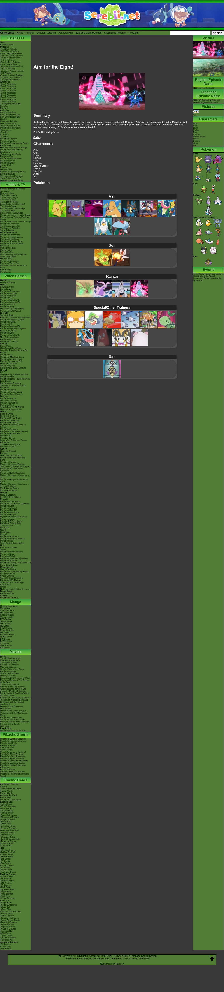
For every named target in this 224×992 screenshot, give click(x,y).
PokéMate (4, 528)
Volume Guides (7, 617)
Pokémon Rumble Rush (11, 359)
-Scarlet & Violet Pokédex (11, 75)
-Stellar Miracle (7, 924)
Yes (194, 115)
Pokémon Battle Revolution (12, 473)
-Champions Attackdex (10, 104)
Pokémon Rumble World (11, 392)
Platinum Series (7, 635)
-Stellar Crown (6, 835)
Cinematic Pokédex (9, 121)
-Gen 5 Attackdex (8, 93)
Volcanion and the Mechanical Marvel (13, 714)
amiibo (3, 587)
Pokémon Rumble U (9, 423)
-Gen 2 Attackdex (8, 86)
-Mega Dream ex (8, 898)
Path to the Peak (8, 248)
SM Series (5, 648)
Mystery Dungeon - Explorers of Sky (14, 476)
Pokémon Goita (7, 593)
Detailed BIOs (6, 613)
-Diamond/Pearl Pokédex (11, 56)
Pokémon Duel (7, 405)
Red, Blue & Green (8, 547)
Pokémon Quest (7, 366)
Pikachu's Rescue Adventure (13, 741)
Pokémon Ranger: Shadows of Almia (14, 480)
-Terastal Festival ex (9, 918)
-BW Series (5, 863)
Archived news (7, 45)
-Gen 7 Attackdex (8, 97)
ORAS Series (6, 645)
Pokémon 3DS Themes (10, 580)
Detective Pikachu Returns (12, 309)
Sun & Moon (5, 346)
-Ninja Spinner (6, 894)
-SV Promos (5, 878)
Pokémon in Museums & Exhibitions (11, 151)
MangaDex (5, 608)
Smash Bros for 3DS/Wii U (12, 407)
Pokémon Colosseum (10, 501)
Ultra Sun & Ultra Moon (10, 348)
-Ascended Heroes (8, 815)
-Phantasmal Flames (9, 817)
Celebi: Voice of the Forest (12, 669)
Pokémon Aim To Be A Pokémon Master (15, 218)
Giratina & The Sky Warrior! (12, 687)
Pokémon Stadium (8, 561)
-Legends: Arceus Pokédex (12, 71)
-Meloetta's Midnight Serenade (14, 700)
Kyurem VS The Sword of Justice (15, 698)
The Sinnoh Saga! (8, 206)
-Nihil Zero (5, 896)
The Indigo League (8, 195)
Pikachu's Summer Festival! (13, 752)
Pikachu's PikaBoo (8, 745)
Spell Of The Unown (9, 665)
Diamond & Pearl (8, 451)
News (2, 42)
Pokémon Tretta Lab (9, 420)
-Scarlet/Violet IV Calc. (10, 126)
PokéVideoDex (7, 252)
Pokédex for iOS (7, 447)
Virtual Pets (5, 585)
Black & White (6, 414)
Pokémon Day (6, 156)
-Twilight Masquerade (10, 839)
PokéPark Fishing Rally (10, 523)
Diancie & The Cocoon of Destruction (11, 707)
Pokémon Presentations (11, 158)
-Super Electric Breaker (10, 920)
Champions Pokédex (115, 32)
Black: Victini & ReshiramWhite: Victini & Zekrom (14, 694)
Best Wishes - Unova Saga (12, 208)
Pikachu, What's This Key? (12, 772)
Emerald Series (7, 630)
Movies (15, 652)
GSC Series (5, 624)
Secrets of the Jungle (10, 724)
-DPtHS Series (7, 865)
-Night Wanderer (7, 927)
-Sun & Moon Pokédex (10, 62)
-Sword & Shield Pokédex (11, 66)
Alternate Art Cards (9, 795)
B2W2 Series (6, 641)
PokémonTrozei (7, 519)
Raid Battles (5, 797)
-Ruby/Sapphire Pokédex (11, 53)
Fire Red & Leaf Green (10, 497)
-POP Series (5, 887)
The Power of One (8, 663)
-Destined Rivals (7, 826)
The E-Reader (6, 525)
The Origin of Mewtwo (10, 658)
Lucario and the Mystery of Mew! (15, 678)
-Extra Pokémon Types (10, 789)
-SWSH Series (6, 857)
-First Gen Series (8, 872)
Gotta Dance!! (6, 750)
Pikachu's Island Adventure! (13, 756)
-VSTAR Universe (8, 938)
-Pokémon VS (6, 940)
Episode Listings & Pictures (12, 189)
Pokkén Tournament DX (11, 361)
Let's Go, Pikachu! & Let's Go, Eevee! (14, 351)
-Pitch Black (5, 808)
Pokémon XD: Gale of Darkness (15, 504)
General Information (9, 606)
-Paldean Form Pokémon (11, 180)
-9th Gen (4, 132)
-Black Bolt (5, 822)
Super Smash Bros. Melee (12, 543)
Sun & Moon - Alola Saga (11, 213)
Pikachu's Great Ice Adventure (14, 761)
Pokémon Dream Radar (11, 418)
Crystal (3, 534)
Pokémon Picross (8, 398)
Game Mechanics (8, 123)
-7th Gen (4, 137)
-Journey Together (8, 828)
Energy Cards (6, 793)
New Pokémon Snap (9, 337)
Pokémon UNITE (8, 304)
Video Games (16, 276)
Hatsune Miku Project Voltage (13, 148)
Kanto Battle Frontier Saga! (12, 204)
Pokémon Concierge (9, 261)
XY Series (4, 643)
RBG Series (5, 619)
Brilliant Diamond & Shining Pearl (15, 317)
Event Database (7, 174)
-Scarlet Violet (6, 854)
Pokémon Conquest (9, 429)
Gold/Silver (5, 532)
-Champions (5, 130)
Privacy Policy (122, 956)
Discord (51, 32)
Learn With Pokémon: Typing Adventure (13, 441)
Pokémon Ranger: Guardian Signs (12, 459)
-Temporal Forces (8, 841)
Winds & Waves (7, 282)
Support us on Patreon (112, 963)
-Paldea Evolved (7, 852)
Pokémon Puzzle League (11, 552)
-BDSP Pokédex (7, 69)
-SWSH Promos (7, 881)
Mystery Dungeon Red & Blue (13, 517)
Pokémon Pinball (7, 556)
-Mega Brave (6, 903)
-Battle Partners (7, 916)
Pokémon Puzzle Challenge (12, 539)
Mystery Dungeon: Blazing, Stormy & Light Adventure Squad (15, 465)
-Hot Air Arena (6, 914)
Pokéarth (133, 32)
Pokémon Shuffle (8, 390)
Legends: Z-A (6, 289)
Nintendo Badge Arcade (11, 409)
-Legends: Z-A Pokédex (11, 77)
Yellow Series (6, 621)
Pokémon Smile (7, 333)
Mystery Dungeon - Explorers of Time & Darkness (14, 485)
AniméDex (5, 191)
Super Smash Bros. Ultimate (13, 368)
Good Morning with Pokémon (13, 254)
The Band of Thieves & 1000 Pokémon (13, 386)
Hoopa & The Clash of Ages (13, 711)
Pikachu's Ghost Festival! (12, 754)
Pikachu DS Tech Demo (11, 521)
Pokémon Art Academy (10, 383)
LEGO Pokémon (7, 161)
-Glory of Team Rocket (10, 911)
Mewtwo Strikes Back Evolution (14, 722)
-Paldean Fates (7, 843)
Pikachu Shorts (15, 734)
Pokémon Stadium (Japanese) (14, 558)
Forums (30, 32)
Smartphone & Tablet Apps (12, 582)
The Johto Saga (7, 200)
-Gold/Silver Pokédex (9, 51)
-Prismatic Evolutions (9, 830)
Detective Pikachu (8, 363)
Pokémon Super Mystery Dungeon (11, 395)
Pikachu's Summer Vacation (13, 739)
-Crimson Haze (7, 931)
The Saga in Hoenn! (9, 202)
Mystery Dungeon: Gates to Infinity (13, 426)
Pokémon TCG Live (9, 342)
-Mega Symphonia (8, 905)
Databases (15, 38)
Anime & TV (15, 184)
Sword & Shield (7, 315)
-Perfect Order (6, 813)
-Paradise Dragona (8, 922)
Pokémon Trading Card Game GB (15, 563)
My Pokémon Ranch (9, 488)
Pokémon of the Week (10, 128)
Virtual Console (7, 576)
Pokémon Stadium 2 (9, 536)
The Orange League (9, 197)
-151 (2, 848)
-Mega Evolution (7, 819)
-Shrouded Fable (7, 837)
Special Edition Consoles (11, 578)
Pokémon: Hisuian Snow (11, 241)
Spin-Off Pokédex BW (10, 117)
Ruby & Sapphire (8, 495)
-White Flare (5, 824)
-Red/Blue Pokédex (9, 49)
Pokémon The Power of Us (12, 719)
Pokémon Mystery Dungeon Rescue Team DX (13, 329)
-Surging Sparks (7, 832)
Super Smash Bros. (9, 565)
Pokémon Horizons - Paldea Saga (15, 222)
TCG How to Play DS (10, 444)
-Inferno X (4, 900)
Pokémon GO (6, 298)
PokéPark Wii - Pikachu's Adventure (11, 470)
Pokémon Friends (8, 296)
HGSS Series (6, 637)
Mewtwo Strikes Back (10, 660)
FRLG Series (6, 628)
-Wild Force (5, 933)
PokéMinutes (6, 250)
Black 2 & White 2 (8, 416)
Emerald (4, 499)
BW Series (5, 639)
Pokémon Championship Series (14, 143)
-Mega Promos (7, 876)
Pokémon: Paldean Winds (12, 243)
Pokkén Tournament (9, 403)
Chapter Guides (7, 615)
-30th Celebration (8, 806)
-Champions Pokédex (10, 80)
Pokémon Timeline (8, 139)
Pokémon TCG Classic (10, 800)
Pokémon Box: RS (8, 510)
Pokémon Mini (6, 541)
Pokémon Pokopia (8, 293)
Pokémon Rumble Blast (11, 433)
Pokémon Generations (10, 235)
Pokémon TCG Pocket (10, 311)
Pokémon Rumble (8, 462)
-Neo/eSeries (6, 870)
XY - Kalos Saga (7, 211)
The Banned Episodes (10, 228)
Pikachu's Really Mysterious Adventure (13, 766)
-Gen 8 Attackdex (8, 99)
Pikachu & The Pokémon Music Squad (14, 775)
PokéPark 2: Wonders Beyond (14, 431)
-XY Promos (5, 885)
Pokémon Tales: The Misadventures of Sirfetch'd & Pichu (13, 265)
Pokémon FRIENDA (9, 598)
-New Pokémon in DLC (10, 178)
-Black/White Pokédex (10, 58)
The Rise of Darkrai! (9, 684)
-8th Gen (4, 134)
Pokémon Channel (8, 508)
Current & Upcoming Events (13, 172)
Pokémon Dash (7, 506)
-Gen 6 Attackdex (8, 95)
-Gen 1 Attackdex (8, 84)
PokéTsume (5, 272)
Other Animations (8, 257)
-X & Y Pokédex (7, 60)
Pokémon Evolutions (9, 239)
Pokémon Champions (10, 291)
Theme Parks (6, 165)
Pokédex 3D (5, 436)
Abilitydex (4, 110)
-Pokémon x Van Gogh (10, 154)
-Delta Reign (6, 804)
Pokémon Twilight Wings (11, 237)
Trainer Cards (6, 791)
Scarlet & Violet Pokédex (88, 32)
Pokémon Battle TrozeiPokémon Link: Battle (15, 380)
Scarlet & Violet (7, 287)
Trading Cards (15, 780)
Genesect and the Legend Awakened (12, 703)
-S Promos (5, 946)
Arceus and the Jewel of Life (13, 689)
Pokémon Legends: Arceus (12, 320)
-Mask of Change (8, 929)
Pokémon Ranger (8, 515)
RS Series (4, 626)
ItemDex (4, 106)
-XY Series (5, 861)
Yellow (3, 550)
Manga (15, 602)
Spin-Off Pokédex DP (10, 115)
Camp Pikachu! (7, 748)
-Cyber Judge (6, 935)
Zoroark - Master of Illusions (13, 691)
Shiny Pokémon (7, 230)
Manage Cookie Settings (145, 956)
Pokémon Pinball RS (9, 512)
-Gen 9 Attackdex (8, 102)
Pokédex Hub (65, 32)
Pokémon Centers (8, 141)
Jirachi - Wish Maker (9, 674)
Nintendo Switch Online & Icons (14, 589)
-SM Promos (6, 883)
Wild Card (4, 726)
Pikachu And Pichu (8, 743)
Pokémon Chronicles (9, 224)
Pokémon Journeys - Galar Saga (15, 215)
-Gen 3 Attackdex (8, 88)
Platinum (4, 453)
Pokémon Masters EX (10, 302)
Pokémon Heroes (8, 671)
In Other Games (7, 574)
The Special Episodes (10, 226)
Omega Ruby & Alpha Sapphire (14, 374)
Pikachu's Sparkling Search (12, 763)
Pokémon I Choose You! (11, 717)
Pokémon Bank (7, 377)
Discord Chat (6, 169)
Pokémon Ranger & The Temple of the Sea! (14, 681)
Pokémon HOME (8, 322)
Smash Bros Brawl (8, 490)
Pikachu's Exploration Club (12, 758)
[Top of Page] (212, 958)
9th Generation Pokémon (11, 176)
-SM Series (5, 859)
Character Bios (7, 193)
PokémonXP (5, 145)
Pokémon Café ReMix (10, 300)
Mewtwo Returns (8, 667)
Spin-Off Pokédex (8, 112)
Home (20, 32)
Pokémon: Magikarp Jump (12, 357)
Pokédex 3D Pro (7, 438)
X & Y (2, 372)
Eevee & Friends (7, 769)
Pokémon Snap (7, 554)
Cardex (3, 119)
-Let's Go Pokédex (8, 64)
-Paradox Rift (6, 846)
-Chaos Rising (6, 811)
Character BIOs (7, 610)
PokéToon (4, 246)
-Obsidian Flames (8, 850)
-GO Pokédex (6, 73)
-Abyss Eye (5, 892)
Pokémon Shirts (7, 163)
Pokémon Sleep (7, 306)
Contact (41, 32)
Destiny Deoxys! (8, 676)
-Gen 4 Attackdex (8, 91)
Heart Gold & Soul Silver (11, 455)
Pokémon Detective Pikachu (13, 730)
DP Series (4, 632)
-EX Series (5, 868)
